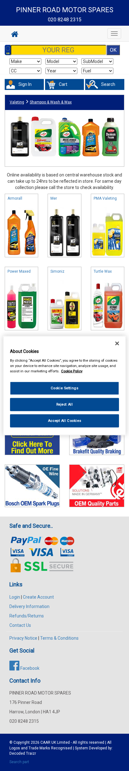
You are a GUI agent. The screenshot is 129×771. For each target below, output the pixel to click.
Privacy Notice (23, 638)
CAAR (45, 742)
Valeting (17, 102)
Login (14, 597)
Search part (19, 762)
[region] (64, 385)
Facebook (29, 668)
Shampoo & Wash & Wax (51, 102)
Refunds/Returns (26, 615)
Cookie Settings (65, 388)
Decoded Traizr (22, 753)
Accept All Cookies (64, 420)
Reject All (64, 404)
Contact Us (20, 625)
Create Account (38, 597)
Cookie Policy (71, 371)
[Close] (117, 343)
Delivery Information (29, 606)
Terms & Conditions (59, 638)
